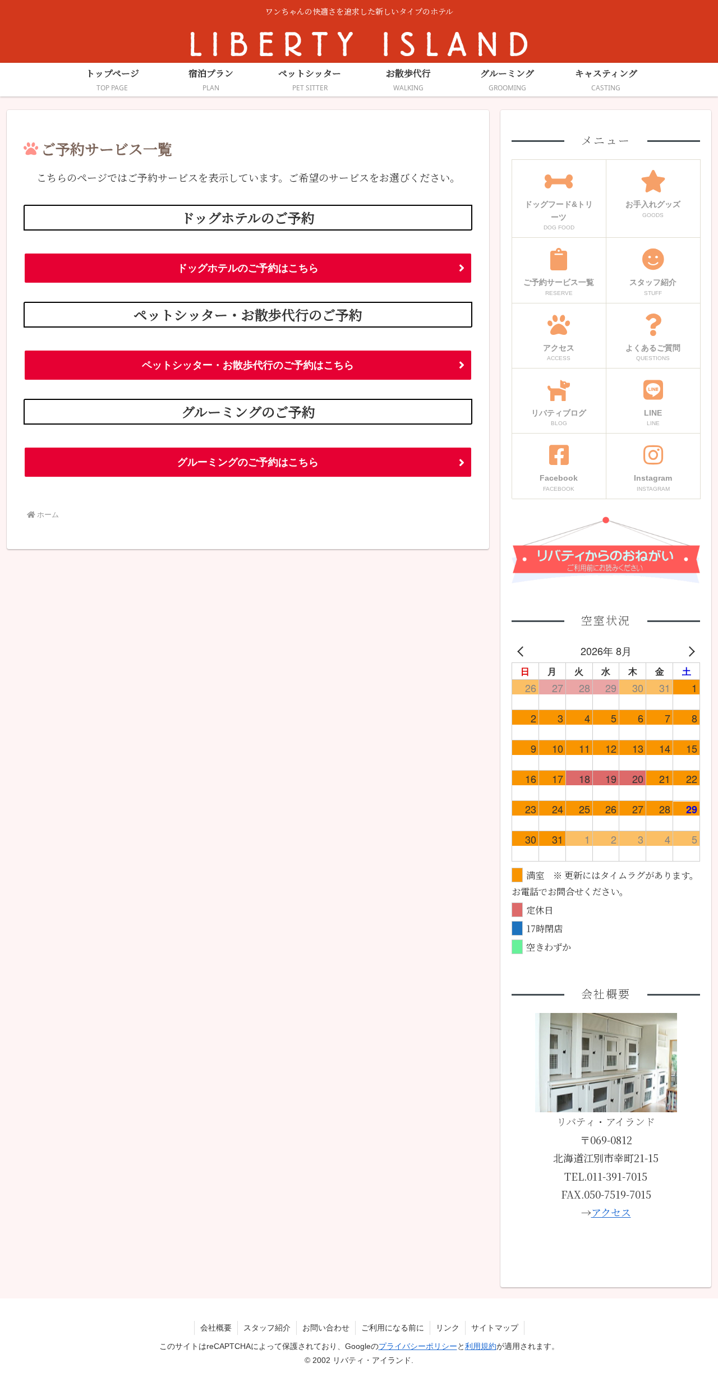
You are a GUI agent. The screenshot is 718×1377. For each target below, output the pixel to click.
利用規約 (480, 1346)
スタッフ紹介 (267, 1327)
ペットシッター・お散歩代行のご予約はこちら (248, 365)
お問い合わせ (325, 1327)
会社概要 (216, 1327)
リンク (447, 1327)
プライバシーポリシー (418, 1346)
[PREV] (522, 651)
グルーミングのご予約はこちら (248, 462)
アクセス (611, 1212)
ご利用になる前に (392, 1327)
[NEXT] (689, 651)
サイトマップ (494, 1327)
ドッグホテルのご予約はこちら (248, 268)
